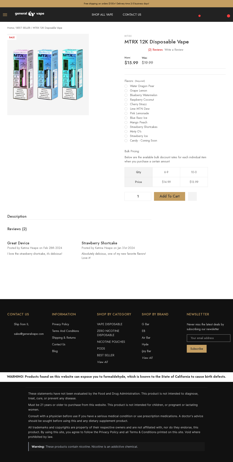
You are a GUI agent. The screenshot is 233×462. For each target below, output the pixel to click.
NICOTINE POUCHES (111, 342)
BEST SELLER (105, 355)
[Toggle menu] (5, 15)
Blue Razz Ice (138, 117)
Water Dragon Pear (142, 86)
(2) (155, 50)
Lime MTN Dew (140, 108)
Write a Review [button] (174, 50)
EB (143, 331)
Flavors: (135, 81)
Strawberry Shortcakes (143, 127)
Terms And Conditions (65, 331)
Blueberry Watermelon (143, 95)
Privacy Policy (60, 324)
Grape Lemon (138, 90)
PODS (101, 348)
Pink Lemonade (139, 113)
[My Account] (218, 15)
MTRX (128, 36)
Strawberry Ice (139, 136)
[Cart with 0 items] (228, 14)
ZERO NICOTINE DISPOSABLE (108, 333)
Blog (55, 351)
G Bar (145, 324)
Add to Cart (169, 196)
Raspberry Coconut (142, 99)
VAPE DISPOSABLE (109, 324)
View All (102, 362)
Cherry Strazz (138, 104)
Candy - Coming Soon (143, 140)
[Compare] (198, 14)
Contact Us (58, 344)
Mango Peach (138, 122)
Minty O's (135, 131)
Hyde (145, 344)
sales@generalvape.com (29, 334)
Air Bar (146, 338)
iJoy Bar (146, 351)
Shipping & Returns (64, 338)
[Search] (208, 14)
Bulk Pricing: (132, 151)
